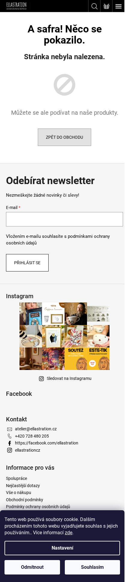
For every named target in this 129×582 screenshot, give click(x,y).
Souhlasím (92, 567)
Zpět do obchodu (64, 137)
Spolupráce (16, 478)
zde (68, 532)
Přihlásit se (27, 262)
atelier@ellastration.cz (36, 428)
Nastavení (62, 548)
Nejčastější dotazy (23, 485)
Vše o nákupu (18, 492)
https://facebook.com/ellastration (46, 443)
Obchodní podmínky (24, 499)
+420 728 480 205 (32, 436)
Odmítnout (32, 567)
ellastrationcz (27, 450)
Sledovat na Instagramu (69, 378)
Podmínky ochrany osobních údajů (38, 506)
